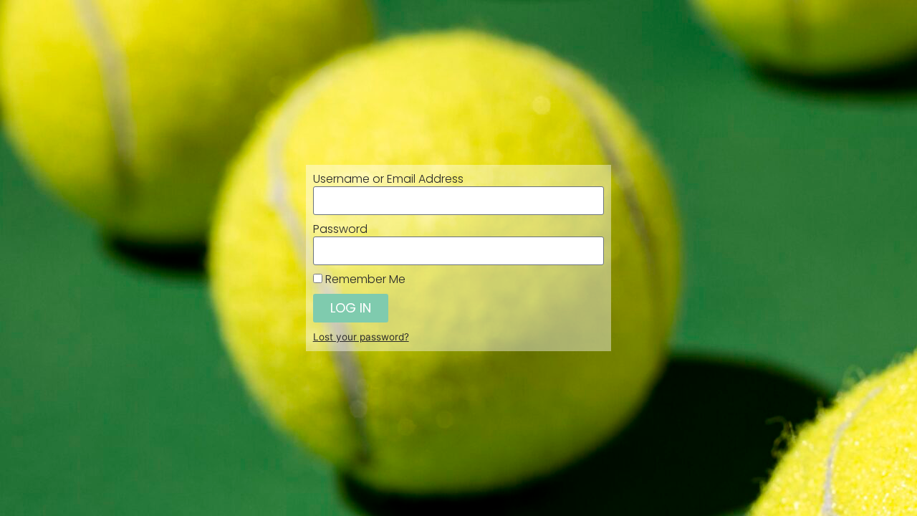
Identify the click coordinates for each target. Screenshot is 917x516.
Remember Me (363, 279)
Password (340, 229)
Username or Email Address (388, 179)
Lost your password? (361, 337)
